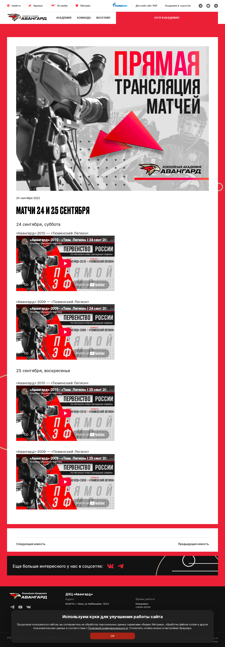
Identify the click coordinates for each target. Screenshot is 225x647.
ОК (113, 636)
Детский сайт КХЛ (146, 5)
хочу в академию (166, 17)
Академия (63, 17)
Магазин (85, 5)
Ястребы (62, 5)
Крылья (38, 5)
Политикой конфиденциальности (108, 628)
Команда (84, 17)
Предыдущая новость (193, 544)
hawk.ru (16, 5)
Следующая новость (30, 544)
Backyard (103, 17)
